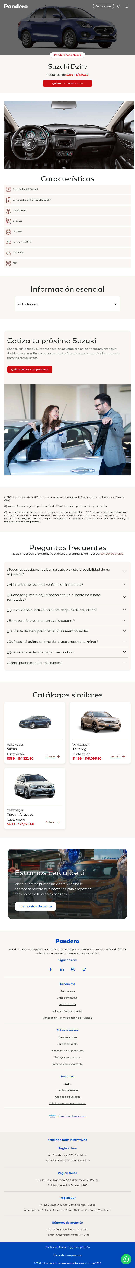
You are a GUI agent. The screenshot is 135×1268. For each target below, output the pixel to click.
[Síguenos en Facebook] (50, 969)
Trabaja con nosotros (67, 1057)
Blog (67, 1083)
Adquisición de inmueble (67, 1011)
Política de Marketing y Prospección (67, 1247)
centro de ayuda (111, 553)
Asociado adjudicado (67, 1096)
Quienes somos (67, 1037)
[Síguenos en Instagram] (73, 969)
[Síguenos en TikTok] (84, 969)
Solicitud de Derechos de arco (67, 1103)
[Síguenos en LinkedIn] (62, 969)
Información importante (67, 1064)
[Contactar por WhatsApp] (126, 1259)
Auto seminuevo (67, 997)
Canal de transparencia (68, 1255)
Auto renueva (67, 1004)
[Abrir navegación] (127, 6)
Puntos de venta (67, 1043)
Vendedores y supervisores (67, 1050)
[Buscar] (118, 6)
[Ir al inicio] (16, 6)
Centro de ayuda (67, 1090)
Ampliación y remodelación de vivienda (67, 1017)
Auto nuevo (67, 991)
